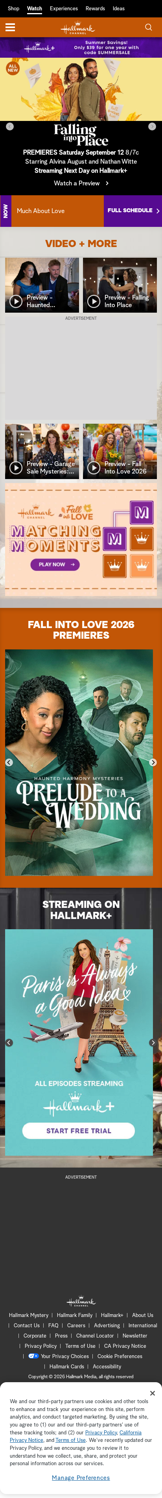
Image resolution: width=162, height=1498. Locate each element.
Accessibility (107, 1367)
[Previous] (10, 126)
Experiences (64, 8)
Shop (13, 8)
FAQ (53, 1325)
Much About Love (40, 211)
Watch (34, 8)
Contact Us (27, 1325)
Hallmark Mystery (28, 1315)
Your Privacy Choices (65, 1356)
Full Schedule (130, 210)
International (143, 1325)
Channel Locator (95, 1336)
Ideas (119, 8)
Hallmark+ (112, 1315)
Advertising (107, 1325)
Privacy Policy (41, 1346)
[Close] (152, 1393)
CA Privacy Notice (125, 1346)
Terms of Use (80, 1346)
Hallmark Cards (67, 1367)
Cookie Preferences (120, 1356)
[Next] (152, 126)
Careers (76, 1325)
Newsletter (135, 1336)
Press (61, 1336)
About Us (142, 1315)
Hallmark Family (74, 1315)
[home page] (78, 27)
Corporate (35, 1336)
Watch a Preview (77, 183)
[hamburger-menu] (10, 27)
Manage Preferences (81, 1478)
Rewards (95, 8)
